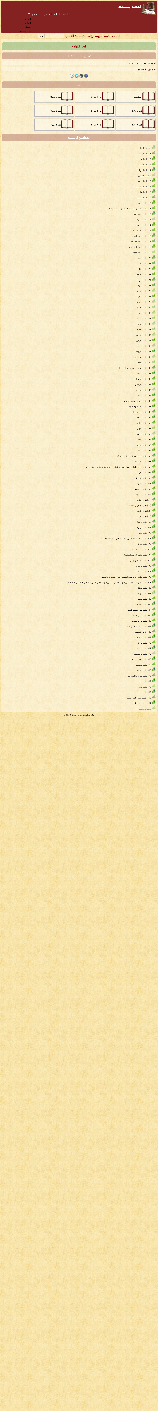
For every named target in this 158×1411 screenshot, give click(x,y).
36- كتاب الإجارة (144, 346)
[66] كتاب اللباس (143, 511)
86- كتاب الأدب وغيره (141, 620)
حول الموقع (37, 14)
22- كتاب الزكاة (144, 269)
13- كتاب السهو (144, 219)
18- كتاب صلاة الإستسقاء (139, 247)
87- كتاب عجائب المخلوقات (139, 626)
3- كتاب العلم (145, 164)
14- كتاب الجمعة (144, 225)
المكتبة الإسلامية (129, 6)
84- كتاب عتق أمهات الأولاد (139, 609)
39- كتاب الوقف (144, 362)
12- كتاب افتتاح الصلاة (141, 214)
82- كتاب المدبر (144, 598)
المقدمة (138, 97)
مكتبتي (47, 14)
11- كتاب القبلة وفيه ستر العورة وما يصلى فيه (130, 208)
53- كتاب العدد (144, 439)
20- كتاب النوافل (143, 258)
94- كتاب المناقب (143, 664)
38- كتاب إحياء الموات (141, 357)
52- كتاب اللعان (144, 434)
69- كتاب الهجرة (144, 527)
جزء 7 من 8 (96, 124)
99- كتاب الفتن (144, 692)
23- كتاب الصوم (144, 274)
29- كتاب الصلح (144, 307)
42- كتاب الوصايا (143, 379)
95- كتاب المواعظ (143, 670)
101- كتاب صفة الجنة (141, 703)
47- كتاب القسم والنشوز (140, 406)
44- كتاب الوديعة (143, 390)
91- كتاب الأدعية (144, 648)
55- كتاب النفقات (143, 450)
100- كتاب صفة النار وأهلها (139, 697)
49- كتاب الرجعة (144, 417)
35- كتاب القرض (143, 340)
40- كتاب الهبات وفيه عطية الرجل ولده (134, 368)
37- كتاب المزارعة (143, 351)
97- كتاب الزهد (144, 681)
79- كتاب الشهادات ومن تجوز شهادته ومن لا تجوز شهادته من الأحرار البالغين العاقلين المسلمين (109, 582)
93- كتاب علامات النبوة (141, 659)
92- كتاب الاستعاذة (142, 653)
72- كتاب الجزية (144, 543)
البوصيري (142, 69)
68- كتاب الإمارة (144, 521)
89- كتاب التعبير (144, 637)
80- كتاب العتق (144, 587)
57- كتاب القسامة (143, 461)
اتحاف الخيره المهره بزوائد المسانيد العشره (92, 35)
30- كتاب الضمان (143, 313)
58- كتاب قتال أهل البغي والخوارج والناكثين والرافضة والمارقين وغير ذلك (118, 467)
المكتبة (65, 14)
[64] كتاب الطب (144, 500)
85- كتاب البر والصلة (142, 615)
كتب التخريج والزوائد (137, 63)
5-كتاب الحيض (144, 175)
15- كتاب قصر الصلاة (141, 230)
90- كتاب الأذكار (144, 642)
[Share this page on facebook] (86, 76)
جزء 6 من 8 (137, 124)
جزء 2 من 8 (55, 97)
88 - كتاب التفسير (143, 631)
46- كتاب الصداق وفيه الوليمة (137, 401)
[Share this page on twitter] (76, 76)
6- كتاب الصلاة (144, 181)
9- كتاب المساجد (144, 197)
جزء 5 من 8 (55, 111)
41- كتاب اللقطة (144, 373)
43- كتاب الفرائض (143, 384)
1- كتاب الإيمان (144, 153)
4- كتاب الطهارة (144, 170)
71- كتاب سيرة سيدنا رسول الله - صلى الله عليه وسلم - (126, 538)
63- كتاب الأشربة (143, 494)
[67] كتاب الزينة (144, 516)
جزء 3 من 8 (137, 111)
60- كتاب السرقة (143, 478)
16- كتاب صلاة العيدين (141, 236)
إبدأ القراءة (79, 46)
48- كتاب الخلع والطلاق (141, 412)
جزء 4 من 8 (96, 111)
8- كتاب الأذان (145, 192)
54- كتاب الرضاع (144, 445)
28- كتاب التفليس (143, 302)
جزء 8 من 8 (55, 124)
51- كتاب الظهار (144, 428)
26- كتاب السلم (144, 291)
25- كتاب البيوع (144, 285)
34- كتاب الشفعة (143, 335)
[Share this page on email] (72, 76)
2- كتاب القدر (145, 159)
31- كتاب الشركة (144, 318)
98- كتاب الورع (145, 686)
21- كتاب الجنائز (144, 263)
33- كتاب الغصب (143, 329)
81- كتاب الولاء (144, 593)
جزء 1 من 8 (96, 97)
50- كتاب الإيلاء (144, 423)
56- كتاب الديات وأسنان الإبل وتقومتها (134, 456)
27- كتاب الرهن (144, 296)
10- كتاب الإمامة (143, 203)
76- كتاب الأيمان (144, 565)
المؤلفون (56, 14)
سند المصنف (145, 708)
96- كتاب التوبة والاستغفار (139, 675)
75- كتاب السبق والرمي (140, 560)
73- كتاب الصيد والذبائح (140, 549)
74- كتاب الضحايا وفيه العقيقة (137, 554)
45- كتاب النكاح (144, 395)
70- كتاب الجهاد (144, 532)
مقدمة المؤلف (144, 148)
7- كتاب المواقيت (143, 186)
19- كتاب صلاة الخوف (141, 252)
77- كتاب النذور (144, 571)
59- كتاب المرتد (144, 472)
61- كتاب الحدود (144, 483)
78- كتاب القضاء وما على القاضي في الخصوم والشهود (126, 576)
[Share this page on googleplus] (81, 76)
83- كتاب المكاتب (143, 604)
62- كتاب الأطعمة (143, 489)
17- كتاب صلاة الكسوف (140, 241)
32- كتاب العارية (144, 324)
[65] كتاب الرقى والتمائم (140, 505)
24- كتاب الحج (145, 280)
